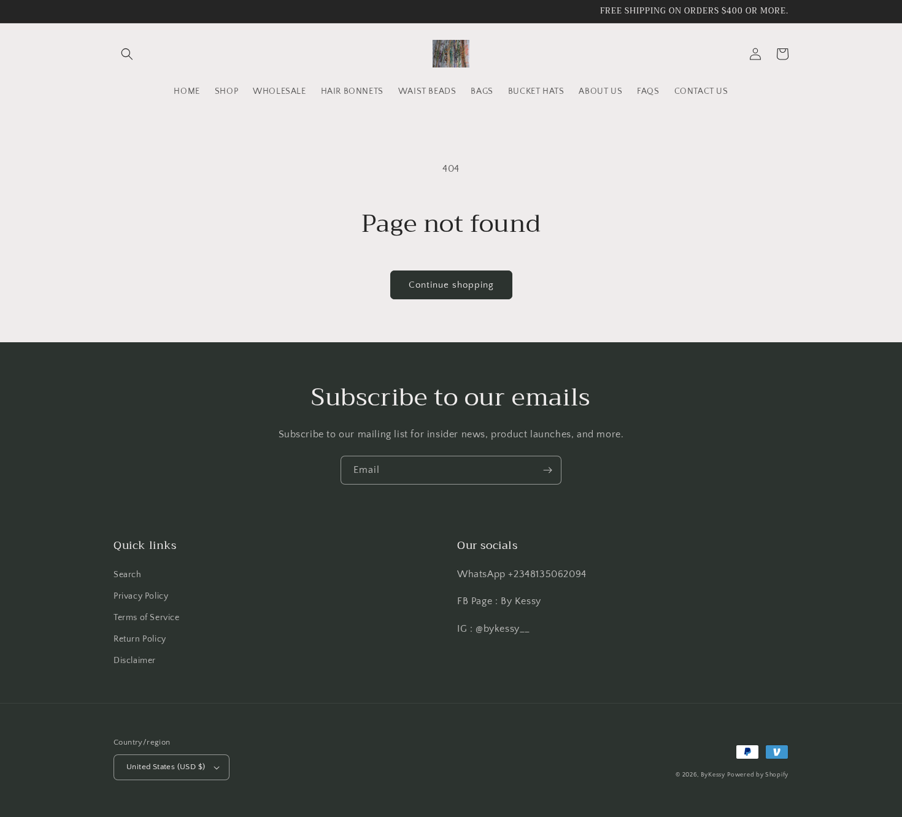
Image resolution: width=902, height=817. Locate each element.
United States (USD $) (165, 766)
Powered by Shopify (757, 775)
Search (128, 575)
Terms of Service (147, 618)
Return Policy (140, 639)
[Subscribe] (547, 470)
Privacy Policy (141, 596)
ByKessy (713, 775)
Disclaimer (135, 660)
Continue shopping (451, 285)
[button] (127, 53)
